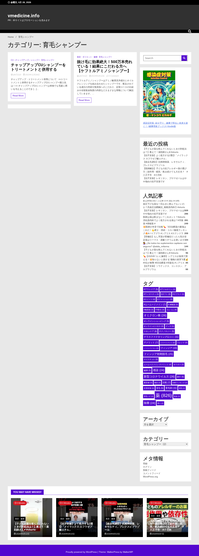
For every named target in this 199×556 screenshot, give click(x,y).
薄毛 (182, 388)
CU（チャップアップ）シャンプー (25, 60)
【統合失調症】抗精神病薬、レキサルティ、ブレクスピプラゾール (122, 526)
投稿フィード (149, 470)
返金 (177, 396)
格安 (157, 383)
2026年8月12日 (22, 534)
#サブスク (178, 294)
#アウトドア (151, 289)
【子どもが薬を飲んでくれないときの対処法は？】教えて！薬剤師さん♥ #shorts (31, 526)
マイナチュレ (151, 359)
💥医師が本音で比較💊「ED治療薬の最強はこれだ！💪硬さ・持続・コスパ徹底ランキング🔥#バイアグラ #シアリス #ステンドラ (165, 230)
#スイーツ (149, 299)
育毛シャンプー (47, 60)
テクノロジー (166, 331)
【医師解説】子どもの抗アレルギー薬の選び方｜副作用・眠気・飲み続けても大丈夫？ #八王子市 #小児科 (165, 171)
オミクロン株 (155, 315)
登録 (145, 463)
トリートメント (167, 343)
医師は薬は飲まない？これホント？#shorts (164, 217)
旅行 (180, 377)
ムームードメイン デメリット (157, 364)
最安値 (148, 383)
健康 (147, 370)
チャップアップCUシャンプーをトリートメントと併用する (38, 67)
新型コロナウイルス (159, 376)
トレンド (182, 343)
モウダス (179, 364)
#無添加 (148, 310)
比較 (166, 382)
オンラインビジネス (153, 326)
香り (160, 403)
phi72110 (17, 75)
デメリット (151, 342)
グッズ (170, 326)
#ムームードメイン (155, 304)
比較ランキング (180, 383)
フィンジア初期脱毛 (158, 354)
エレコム (172, 310)
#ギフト (166, 294)
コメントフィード (151, 473)
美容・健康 (19, 519)
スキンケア (150, 331)
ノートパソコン (151, 348)
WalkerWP (128, 552)
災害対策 (149, 388)
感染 (158, 370)
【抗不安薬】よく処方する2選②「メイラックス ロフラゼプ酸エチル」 (76, 526)
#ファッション (164, 299)
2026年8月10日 (68, 534)
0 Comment (114, 76)
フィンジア (169, 348)
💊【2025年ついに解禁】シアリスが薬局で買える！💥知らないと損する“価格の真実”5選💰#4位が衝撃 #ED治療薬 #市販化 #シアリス (165, 259)
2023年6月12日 (98, 76)
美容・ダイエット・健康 (87, 57)
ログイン (147, 467)
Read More (18, 95)
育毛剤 (171, 388)
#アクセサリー (167, 289)
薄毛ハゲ (148, 396)
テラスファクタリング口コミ (161, 336)
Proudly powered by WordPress (81, 552)
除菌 (149, 403)
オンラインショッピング (156, 321)
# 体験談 (173, 305)
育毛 (159, 388)
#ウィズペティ (151, 294)
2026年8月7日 (157, 534)
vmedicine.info (23, 15)
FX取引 (159, 310)
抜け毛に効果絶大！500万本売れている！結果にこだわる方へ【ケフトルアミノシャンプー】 (104, 66)
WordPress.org (150, 476)
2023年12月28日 (32, 75)
